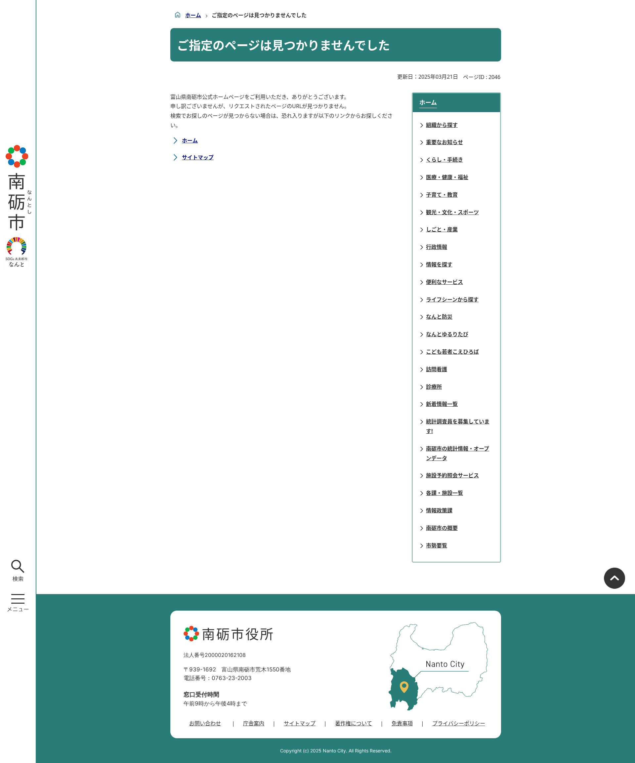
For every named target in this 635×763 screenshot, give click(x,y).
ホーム (193, 15)
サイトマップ (198, 157)
